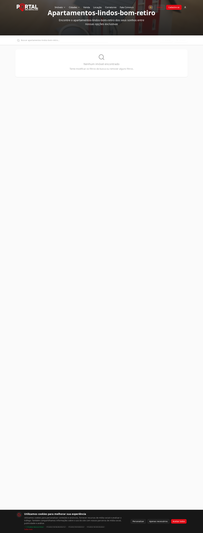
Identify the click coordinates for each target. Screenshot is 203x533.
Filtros (168, 40)
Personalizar (138, 521)
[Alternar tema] (150, 7)
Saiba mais (28, 529)
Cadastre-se (173, 7)
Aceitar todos (179, 521)
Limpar (182, 40)
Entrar (160, 7)
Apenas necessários (158, 521)
